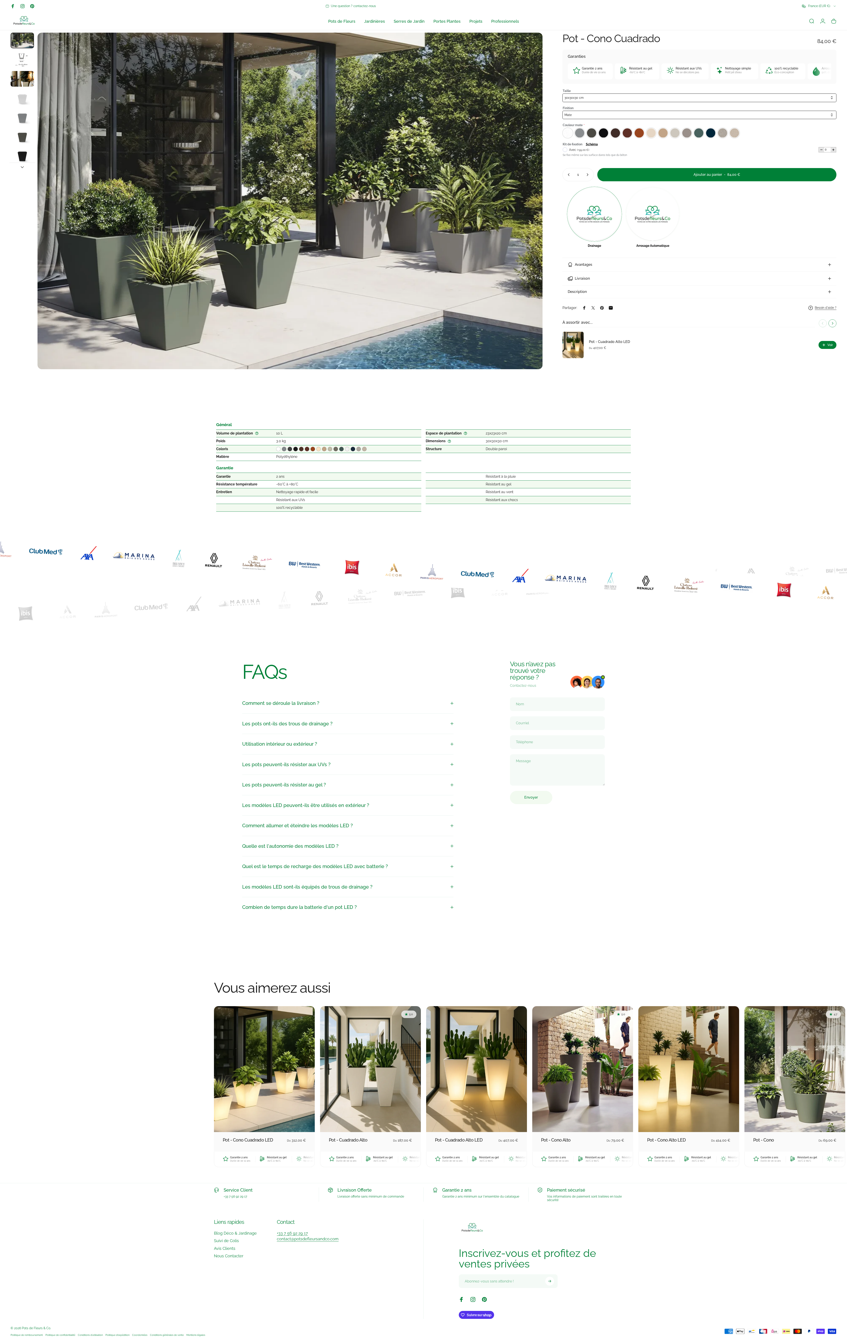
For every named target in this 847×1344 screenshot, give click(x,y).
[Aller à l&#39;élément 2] (22, 59)
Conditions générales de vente (167, 1335)
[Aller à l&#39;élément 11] (22, 155)
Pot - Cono (763, 1140)
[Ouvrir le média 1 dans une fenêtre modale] (289, 201)
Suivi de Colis (226, 1240)
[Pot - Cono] (794, 1069)
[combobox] (819, 6)
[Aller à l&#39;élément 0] (22, 40)
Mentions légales (195, 1335)
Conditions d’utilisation (90, 1335)
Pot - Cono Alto (556, 1140)
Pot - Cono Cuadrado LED (248, 1140)
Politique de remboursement (27, 1335)
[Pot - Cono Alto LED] (688, 1069)
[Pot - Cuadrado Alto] (370, 1069)
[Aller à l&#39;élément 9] (22, 117)
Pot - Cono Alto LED (666, 1140)
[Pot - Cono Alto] (582, 1069)
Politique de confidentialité (60, 1335)
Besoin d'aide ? (825, 307)
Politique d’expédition (117, 1335)
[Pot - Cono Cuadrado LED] (264, 1069)
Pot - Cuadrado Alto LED (609, 342)
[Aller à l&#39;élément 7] (22, 79)
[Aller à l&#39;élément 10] (22, 136)
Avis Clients (224, 1248)
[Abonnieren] (549, 1281)
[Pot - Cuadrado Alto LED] (476, 1069)
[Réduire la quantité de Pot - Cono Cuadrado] (568, 174)
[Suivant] (531, 211)
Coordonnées (139, 1335)
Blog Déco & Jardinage (235, 1233)
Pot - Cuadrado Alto (348, 1140)
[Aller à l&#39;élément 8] (22, 98)
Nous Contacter (228, 1256)
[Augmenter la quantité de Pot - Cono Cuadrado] (588, 174)
